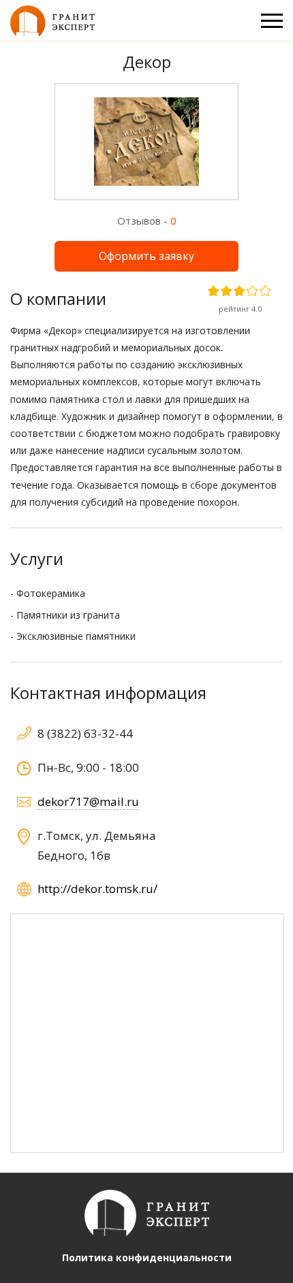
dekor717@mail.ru (88, 801)
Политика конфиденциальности (147, 1257)
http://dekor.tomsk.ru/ (97, 888)
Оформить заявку (146, 255)
